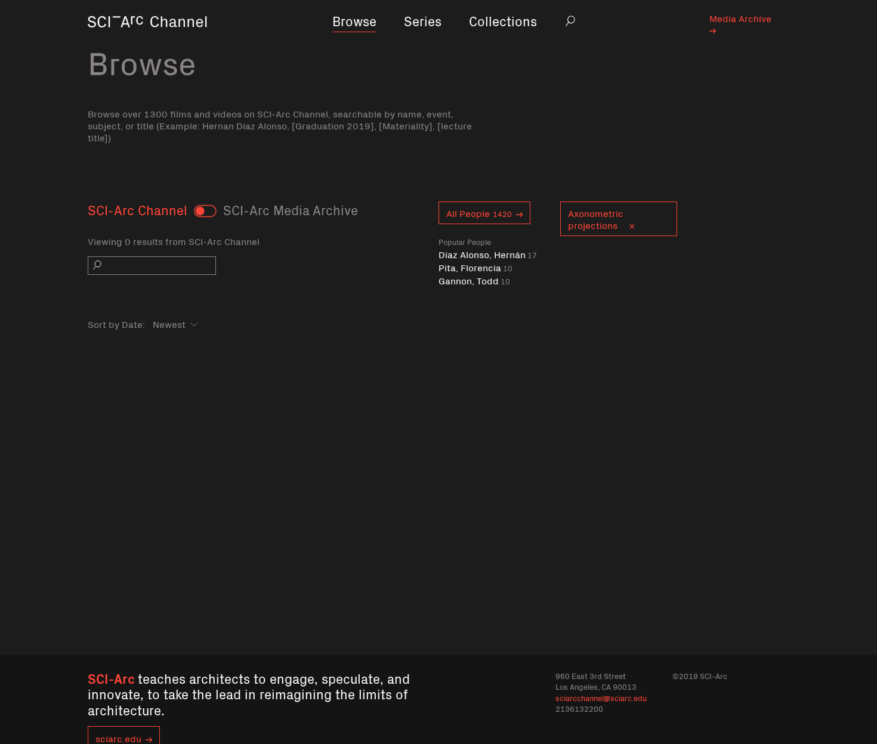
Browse (354, 20)
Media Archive (740, 17)
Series (422, 20)
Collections (503, 20)
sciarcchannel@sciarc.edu (601, 697)
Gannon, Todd (474, 280)
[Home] (147, 38)
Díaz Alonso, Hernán (487, 254)
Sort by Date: (116, 324)
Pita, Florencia (475, 267)
